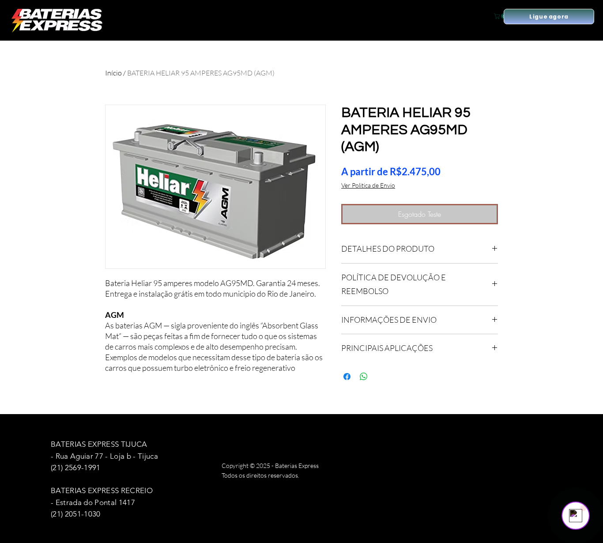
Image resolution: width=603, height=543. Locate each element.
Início (113, 72)
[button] (501, 16)
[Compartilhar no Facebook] (347, 376)
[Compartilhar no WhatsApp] (363, 376)
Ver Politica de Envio (368, 185)
